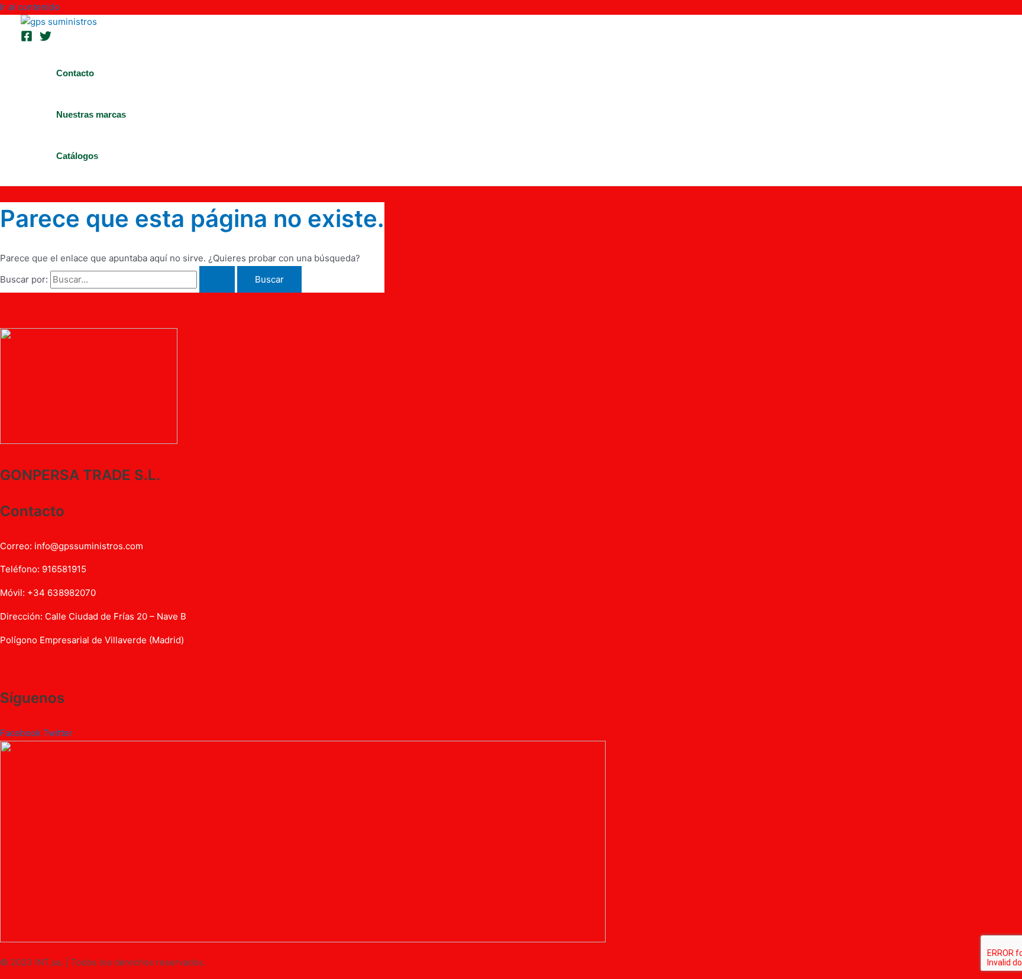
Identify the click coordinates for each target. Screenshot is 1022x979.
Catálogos (77, 156)
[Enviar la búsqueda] (217, 279)
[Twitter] (45, 38)
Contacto (75, 73)
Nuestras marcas (91, 114)
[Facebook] (27, 38)
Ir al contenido (30, 6)
